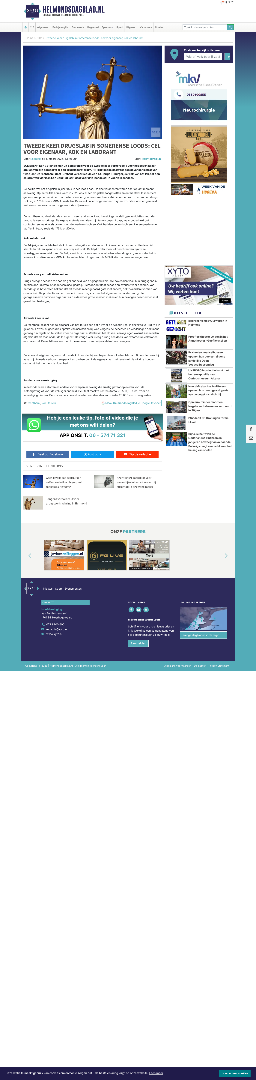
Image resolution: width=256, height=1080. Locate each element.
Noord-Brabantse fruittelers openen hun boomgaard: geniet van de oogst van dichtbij (209, 390)
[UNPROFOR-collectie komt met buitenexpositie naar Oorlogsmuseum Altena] (176, 375)
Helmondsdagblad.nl (74, 9)
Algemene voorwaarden (177, 665)
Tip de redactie (140, 454)
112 (32, 27)
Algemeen (43, 27)
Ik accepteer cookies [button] (235, 1073)
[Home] (25, 27)
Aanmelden (138, 643)
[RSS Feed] (146, 609)
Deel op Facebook (50, 454)
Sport (119, 27)
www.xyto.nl (54, 634)
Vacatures (146, 27)
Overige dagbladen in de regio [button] (200, 635)
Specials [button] (107, 27)
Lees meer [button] (156, 1073)
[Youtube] (139, 609)
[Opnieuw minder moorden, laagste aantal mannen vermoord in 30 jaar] (176, 407)
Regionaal (93, 27)
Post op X (94, 454)
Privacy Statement (219, 665)
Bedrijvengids (60, 27)
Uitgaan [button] (130, 27)
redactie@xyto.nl (56, 629)
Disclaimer (200, 665)
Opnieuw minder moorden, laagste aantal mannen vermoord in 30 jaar (209, 406)
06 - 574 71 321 (107, 435)
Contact (160, 27)
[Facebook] (131, 609)
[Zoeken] (230, 27)
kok (44, 403)
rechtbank (34, 403)
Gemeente (78, 27)
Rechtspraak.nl (152, 158)
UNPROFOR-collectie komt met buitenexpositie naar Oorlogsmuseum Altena (208, 374)
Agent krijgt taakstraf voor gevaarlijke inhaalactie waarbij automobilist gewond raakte (136, 482)
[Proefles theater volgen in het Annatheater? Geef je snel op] (176, 342)
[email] (251, 438)
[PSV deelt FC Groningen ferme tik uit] (176, 423)
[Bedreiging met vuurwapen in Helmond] (176, 326)
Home (29, 38)
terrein (52, 403)
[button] (25, 556)
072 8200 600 (55, 624)
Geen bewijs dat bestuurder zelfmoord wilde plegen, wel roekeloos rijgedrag (64, 482)
